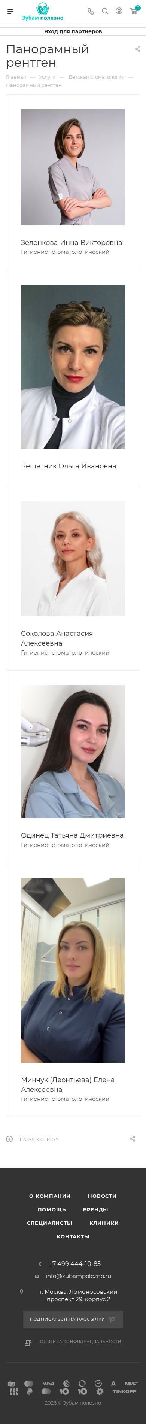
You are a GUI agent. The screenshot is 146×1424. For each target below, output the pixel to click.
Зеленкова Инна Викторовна (71, 243)
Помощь (52, 1209)
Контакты (73, 1236)
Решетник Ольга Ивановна (68, 466)
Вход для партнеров (73, 31)
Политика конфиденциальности (79, 1341)
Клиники (104, 1223)
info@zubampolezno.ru (78, 1275)
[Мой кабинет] (119, 11)
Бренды (96, 1209)
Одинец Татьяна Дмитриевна (72, 835)
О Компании (50, 1196)
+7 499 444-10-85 (75, 1264)
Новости (102, 1196)
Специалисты (49, 1223)
